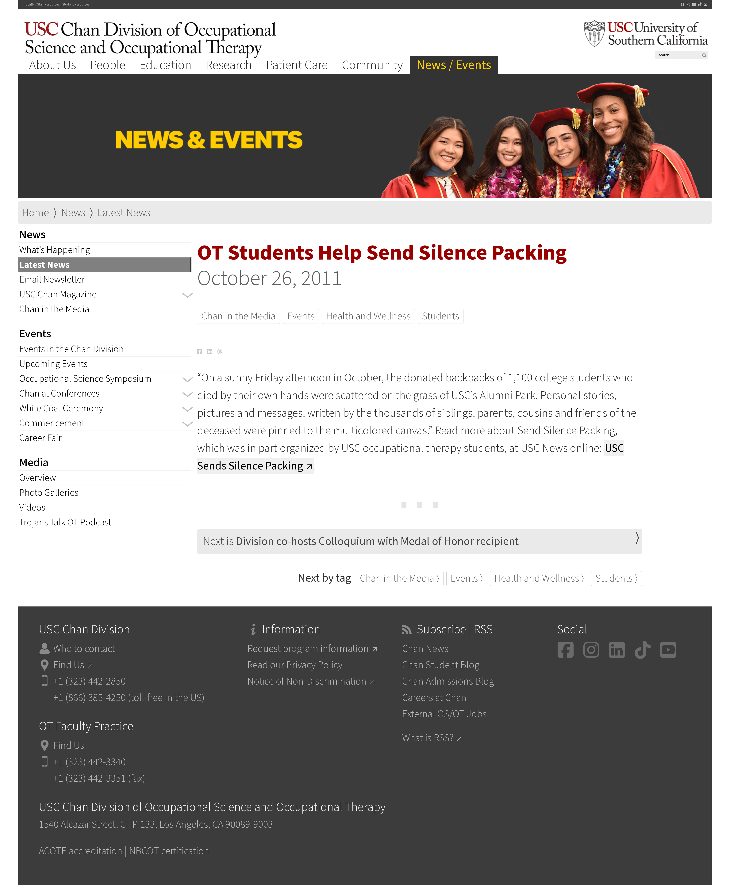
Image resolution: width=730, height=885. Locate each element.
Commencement (52, 423)
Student (75, 4)
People (107, 65)
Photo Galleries (48, 492)
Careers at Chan (434, 697)
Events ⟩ (467, 578)
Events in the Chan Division (71, 349)
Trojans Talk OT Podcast (65, 522)
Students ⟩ (616, 578)
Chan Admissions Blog (448, 681)
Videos (32, 507)
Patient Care (297, 65)
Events (301, 316)
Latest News (123, 212)
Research (229, 65)
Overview (37, 478)
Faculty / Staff (41, 4)
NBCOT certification (169, 851)
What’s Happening (54, 250)
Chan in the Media (54, 309)
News (73, 212)
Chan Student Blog (440, 665)
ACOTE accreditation (80, 851)
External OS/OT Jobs (444, 714)
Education (165, 65)
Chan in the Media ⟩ (399, 578)
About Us (52, 65)
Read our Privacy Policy (294, 665)
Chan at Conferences (59, 393)
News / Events (454, 65)
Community (372, 65)
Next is (361, 541)
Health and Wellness (368, 316)
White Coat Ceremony (61, 408)
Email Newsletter (52, 279)
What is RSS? (428, 738)
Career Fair (40, 438)
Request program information (308, 648)
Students (440, 316)
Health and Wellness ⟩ (539, 578)
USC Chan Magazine (58, 294)
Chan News (425, 648)
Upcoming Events (53, 364)
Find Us (68, 665)
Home (35, 212)
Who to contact (84, 648)
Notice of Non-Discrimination (307, 681)
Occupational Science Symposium (85, 379)
